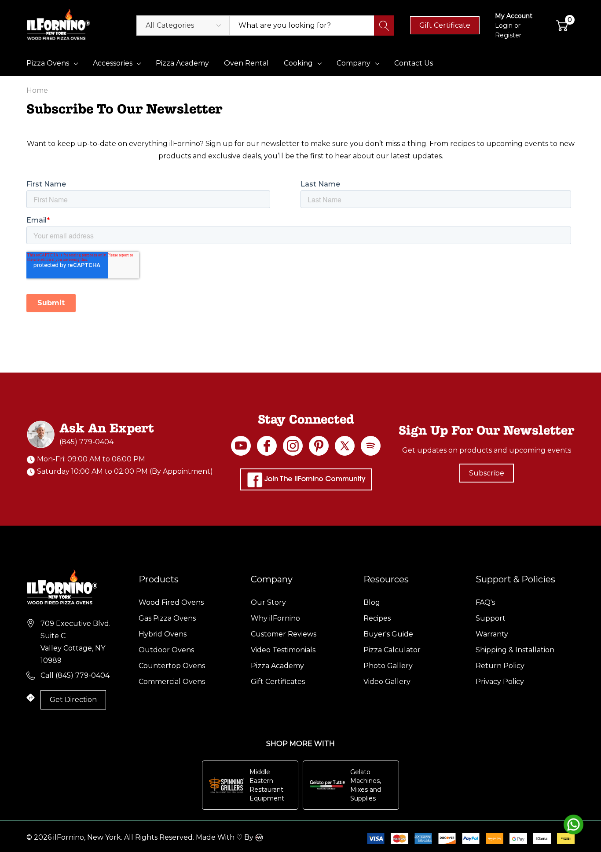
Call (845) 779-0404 (75, 675)
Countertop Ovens (172, 666)
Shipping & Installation (515, 650)
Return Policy (500, 666)
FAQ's (485, 602)
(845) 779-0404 (86, 442)
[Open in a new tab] (344, 445)
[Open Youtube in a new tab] (240, 445)
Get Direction (73, 699)
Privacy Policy (500, 681)
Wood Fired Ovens (171, 602)
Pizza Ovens (47, 63)
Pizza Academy (277, 666)
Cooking (298, 63)
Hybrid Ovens (163, 634)
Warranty (492, 634)
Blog (371, 602)
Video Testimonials (283, 650)
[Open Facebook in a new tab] (266, 445)
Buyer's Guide (388, 634)
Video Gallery (386, 681)
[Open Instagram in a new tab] (292, 445)
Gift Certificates (278, 681)
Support (491, 618)
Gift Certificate (444, 25)
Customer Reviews (283, 634)
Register (508, 35)
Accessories (112, 63)
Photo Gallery (388, 666)
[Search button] (384, 25)
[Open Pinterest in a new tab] (318, 445)
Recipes (377, 618)
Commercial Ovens (172, 681)
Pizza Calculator (392, 650)
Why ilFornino (275, 618)
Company (353, 63)
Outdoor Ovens (166, 650)
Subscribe (486, 473)
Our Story (268, 602)
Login (504, 25)
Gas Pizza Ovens (167, 618)
